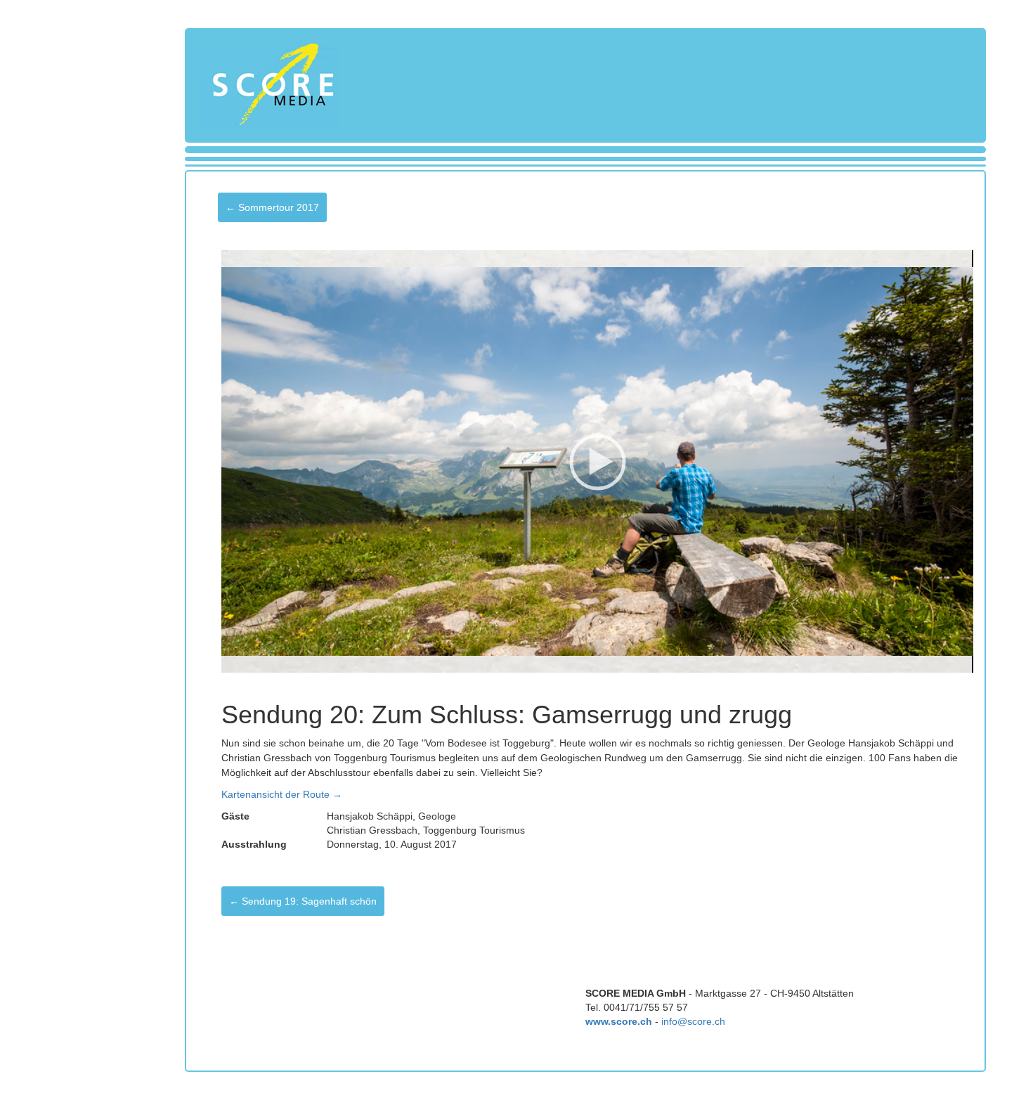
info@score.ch (693, 1021)
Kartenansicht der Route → (281, 794)
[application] (597, 461)
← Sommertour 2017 (272, 207)
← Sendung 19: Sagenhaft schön (303, 901)
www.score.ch (618, 1021)
